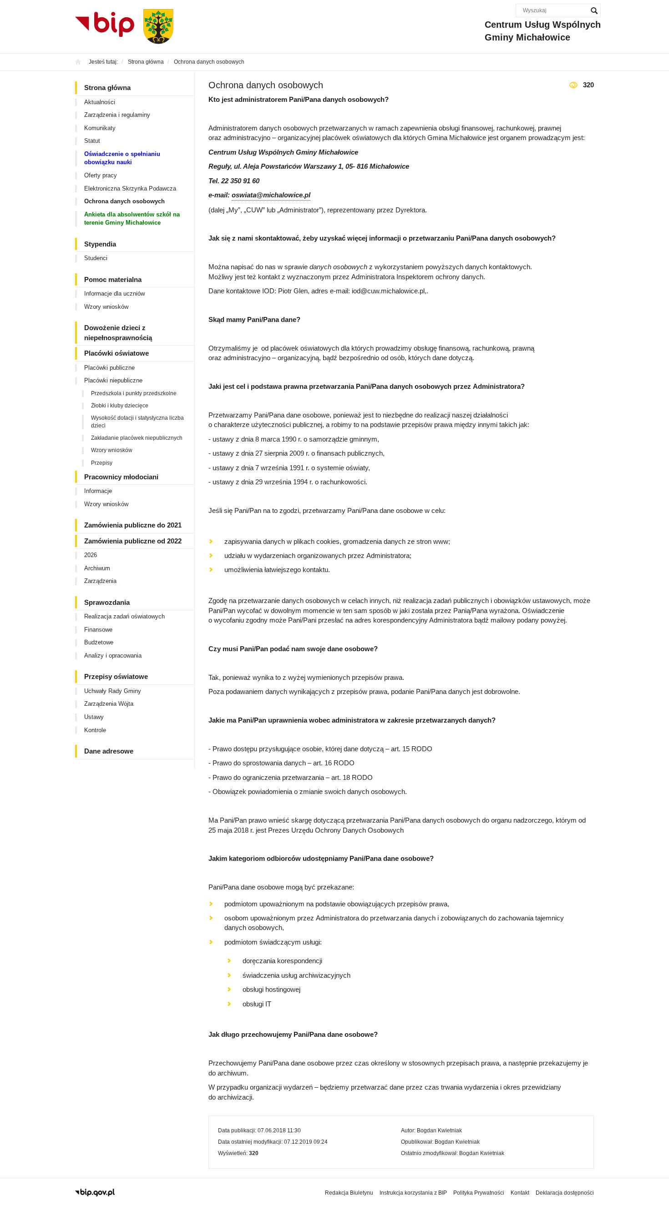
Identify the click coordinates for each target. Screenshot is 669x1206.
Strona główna (107, 87)
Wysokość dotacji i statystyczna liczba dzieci (137, 422)
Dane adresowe (108, 751)
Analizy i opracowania (113, 655)
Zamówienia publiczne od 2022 (133, 541)
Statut (92, 140)
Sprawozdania (107, 602)
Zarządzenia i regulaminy (117, 114)
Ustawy (94, 717)
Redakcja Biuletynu (349, 1193)
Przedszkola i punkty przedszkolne (134, 393)
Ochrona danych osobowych (124, 201)
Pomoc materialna (113, 279)
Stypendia (100, 244)
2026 (90, 555)
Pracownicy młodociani (121, 477)
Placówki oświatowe (116, 353)
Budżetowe (98, 642)
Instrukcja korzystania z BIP (413, 1193)
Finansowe (98, 629)
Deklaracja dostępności (565, 1193)
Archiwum (97, 568)
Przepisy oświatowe (116, 676)
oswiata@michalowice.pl (271, 195)
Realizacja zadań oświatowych (124, 616)
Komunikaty (100, 128)
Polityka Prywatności (478, 1193)
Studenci (95, 258)
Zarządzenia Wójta (108, 703)
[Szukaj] (594, 10)
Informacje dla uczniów (114, 293)
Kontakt (520, 1193)
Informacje (98, 490)
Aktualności (99, 102)
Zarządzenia (100, 581)
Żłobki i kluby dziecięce (119, 405)
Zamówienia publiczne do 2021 (133, 525)
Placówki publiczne (109, 367)
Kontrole (95, 730)
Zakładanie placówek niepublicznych (136, 438)
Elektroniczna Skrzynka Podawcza (130, 188)
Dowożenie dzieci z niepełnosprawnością (118, 332)
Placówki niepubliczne (113, 380)
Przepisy (101, 463)
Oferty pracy (100, 175)
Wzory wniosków (106, 306)
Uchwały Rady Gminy (112, 691)
